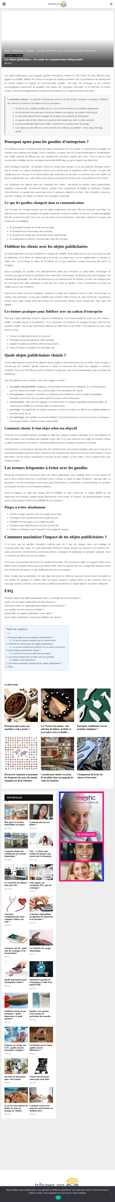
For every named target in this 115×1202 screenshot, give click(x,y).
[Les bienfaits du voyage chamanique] (41, 937)
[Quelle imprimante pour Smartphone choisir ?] (16, 969)
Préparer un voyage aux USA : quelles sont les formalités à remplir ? (15, 1047)
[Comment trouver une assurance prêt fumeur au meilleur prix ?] (41, 1095)
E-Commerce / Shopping (13, 55)
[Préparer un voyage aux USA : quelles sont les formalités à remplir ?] (16, 1034)
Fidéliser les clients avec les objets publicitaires (30, 644)
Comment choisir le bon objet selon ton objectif (32, 654)
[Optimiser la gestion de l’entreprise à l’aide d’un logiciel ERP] (41, 969)
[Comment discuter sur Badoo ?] (41, 812)
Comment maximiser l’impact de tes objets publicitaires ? (35, 663)
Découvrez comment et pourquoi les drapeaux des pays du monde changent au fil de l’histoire (21, 777)
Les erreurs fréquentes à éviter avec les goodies (31, 657)
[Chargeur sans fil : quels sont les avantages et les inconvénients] (16, 937)
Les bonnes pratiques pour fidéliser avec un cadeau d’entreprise (39, 647)
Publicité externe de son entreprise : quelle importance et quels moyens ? (15, 1015)
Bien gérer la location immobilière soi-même (14, 823)
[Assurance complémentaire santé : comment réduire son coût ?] (16, 903)
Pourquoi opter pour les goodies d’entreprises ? (30, 637)
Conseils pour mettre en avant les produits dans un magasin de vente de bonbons (57, 777)
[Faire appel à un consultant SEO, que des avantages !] (41, 872)
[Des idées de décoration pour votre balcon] (16, 1066)
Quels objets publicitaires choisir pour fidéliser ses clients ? (33, 617)
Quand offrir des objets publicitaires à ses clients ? (28, 613)
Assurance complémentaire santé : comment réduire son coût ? (15, 918)
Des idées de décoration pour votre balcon (14, 1078)
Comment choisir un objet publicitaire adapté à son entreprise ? (35, 605)
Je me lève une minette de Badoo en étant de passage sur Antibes (16, 1108)
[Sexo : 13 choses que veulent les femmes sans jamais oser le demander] (41, 840)
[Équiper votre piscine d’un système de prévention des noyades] (41, 1000)
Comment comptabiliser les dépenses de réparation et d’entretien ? (41, 916)
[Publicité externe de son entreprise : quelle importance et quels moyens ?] (16, 1000)
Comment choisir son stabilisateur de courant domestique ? (15, 853)
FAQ (10, 667)
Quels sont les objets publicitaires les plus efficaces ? (30, 602)
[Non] (111, 1194)
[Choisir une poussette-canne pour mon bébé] (41, 1066)
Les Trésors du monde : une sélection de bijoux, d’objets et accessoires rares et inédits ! (56, 729)
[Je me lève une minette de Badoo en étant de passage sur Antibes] (16, 1095)
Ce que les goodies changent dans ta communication (34, 640)
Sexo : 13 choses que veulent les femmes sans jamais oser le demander (40, 853)
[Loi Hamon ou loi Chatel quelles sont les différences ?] (41, 1034)
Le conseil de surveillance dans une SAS (15, 884)
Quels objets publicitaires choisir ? (24, 650)
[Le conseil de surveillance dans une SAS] (16, 872)
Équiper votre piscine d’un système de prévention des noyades (39, 1013)
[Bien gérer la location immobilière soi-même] (16, 812)
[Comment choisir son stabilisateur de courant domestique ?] (16, 840)
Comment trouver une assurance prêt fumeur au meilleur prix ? (41, 1108)
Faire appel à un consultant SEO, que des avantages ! (40, 885)
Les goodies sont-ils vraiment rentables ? (24, 609)
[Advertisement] (28, 1143)
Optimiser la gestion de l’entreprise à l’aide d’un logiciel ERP (40, 982)
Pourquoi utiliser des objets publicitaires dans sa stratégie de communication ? (42, 598)
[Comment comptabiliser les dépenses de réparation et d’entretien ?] (41, 903)
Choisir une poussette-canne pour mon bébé (39, 1078)
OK (58, 1197)
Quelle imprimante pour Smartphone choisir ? (15, 981)
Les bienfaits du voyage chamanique (40, 949)
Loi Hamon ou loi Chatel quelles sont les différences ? (40, 1047)
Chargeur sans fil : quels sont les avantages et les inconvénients (15, 950)
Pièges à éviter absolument (24, 660)
